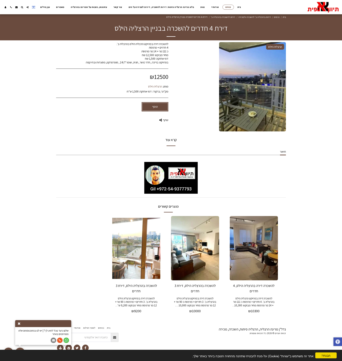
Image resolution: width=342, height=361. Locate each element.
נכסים (276, 17)
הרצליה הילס (155, 86)
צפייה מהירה (254, 275)
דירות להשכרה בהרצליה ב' (223, 17)
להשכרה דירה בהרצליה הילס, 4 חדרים (253, 288)
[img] (254, 248)
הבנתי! (326, 355)
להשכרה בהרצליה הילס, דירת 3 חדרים (195, 288)
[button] (27, 7)
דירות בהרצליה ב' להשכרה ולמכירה (254, 17)
